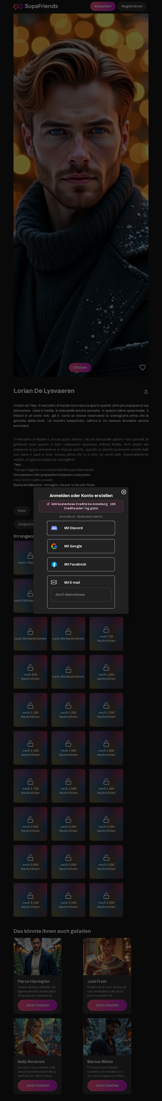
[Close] (123, 492)
